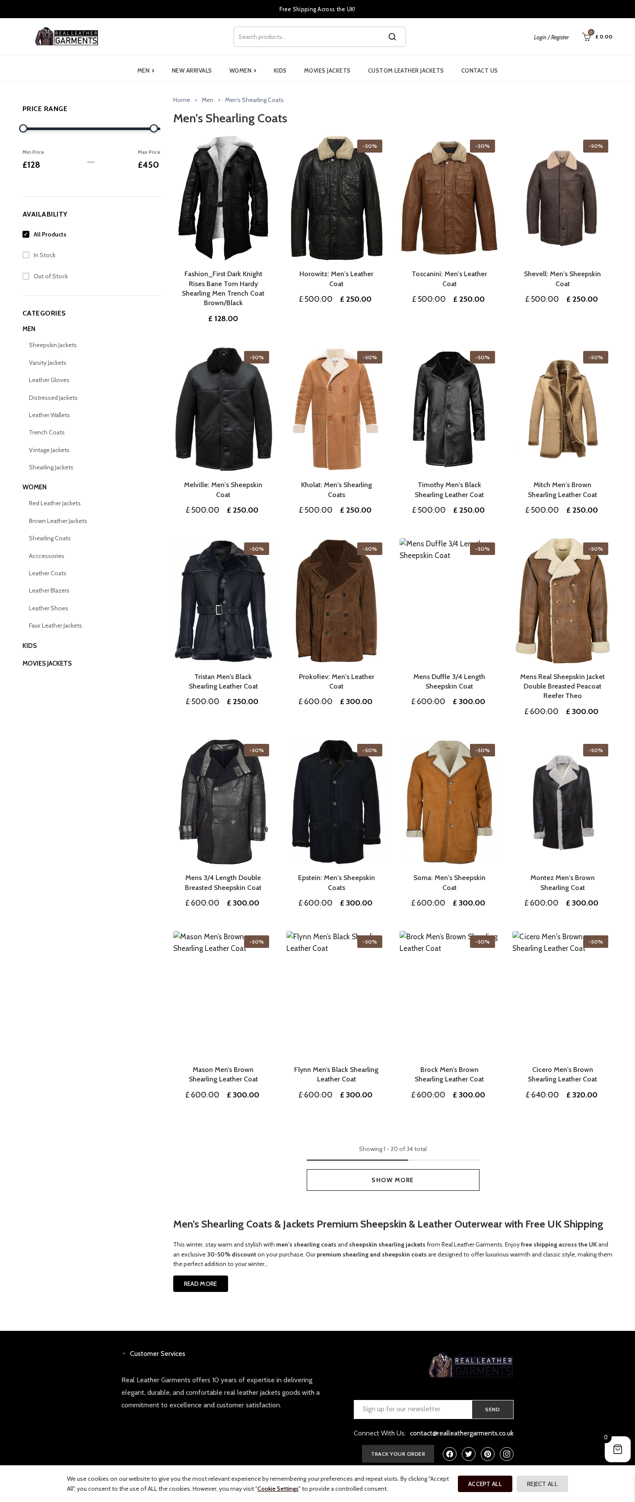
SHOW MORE (392, 1180)
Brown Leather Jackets (58, 521)
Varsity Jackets (48, 363)
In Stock (44, 255)
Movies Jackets (327, 70)
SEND (492, 1409)
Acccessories (46, 556)
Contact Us (479, 70)
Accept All (485, 1484)
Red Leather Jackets (55, 503)
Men (146, 70)
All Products (50, 234)
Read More (200, 1284)
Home (181, 100)
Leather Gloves (49, 380)
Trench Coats (47, 432)
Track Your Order (398, 1454)
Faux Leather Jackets (55, 625)
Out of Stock (51, 276)
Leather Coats (48, 573)
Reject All (542, 1484)
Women (243, 70)
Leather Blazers (49, 590)
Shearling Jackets (51, 467)
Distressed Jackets (53, 398)
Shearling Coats (50, 538)
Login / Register (551, 37)
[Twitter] (469, 1454)
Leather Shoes (48, 608)
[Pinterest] (488, 1454)
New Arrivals (192, 70)
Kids (280, 70)
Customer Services (157, 1353)
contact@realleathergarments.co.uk (462, 1433)
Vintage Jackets (49, 450)
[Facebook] (450, 1454)
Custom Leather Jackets (406, 70)
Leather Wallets (49, 415)
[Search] (392, 36)
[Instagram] (507, 1454)
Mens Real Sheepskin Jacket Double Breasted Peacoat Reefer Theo (562, 686)
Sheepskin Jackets (53, 345)
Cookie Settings (277, 1488)
